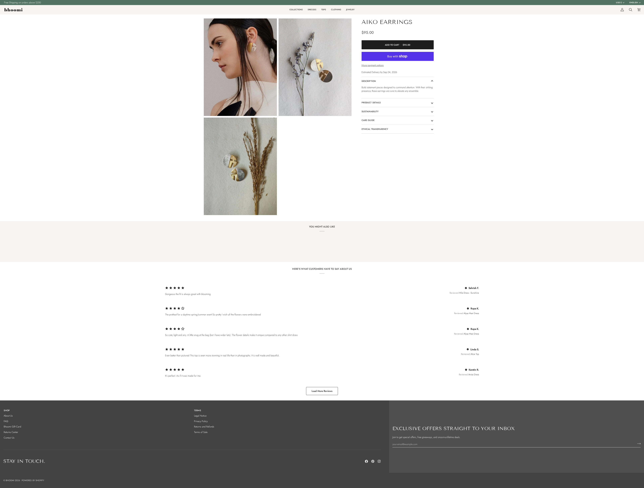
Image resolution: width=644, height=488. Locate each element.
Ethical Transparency (375, 129)
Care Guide (368, 120)
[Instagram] (379, 461)
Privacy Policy (201, 421)
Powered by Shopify (33, 480)
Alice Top (475, 354)
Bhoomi (10, 480)
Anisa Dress (473, 374)
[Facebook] (366, 461)
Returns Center (11, 432)
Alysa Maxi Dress (471, 313)
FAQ (6, 421)
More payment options (373, 65)
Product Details (371, 102)
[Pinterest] (372, 461)
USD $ (619, 2)
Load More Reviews (322, 391)
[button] (296, 10)
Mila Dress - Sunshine (469, 292)
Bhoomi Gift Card (12, 426)
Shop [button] (7, 410)
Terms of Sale (200, 432)
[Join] (638, 443)
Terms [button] (197, 410)
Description (369, 81)
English (633, 2)
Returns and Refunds (204, 426)
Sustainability (370, 111)
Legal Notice (200, 415)
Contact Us (9, 437)
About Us (8, 415)
